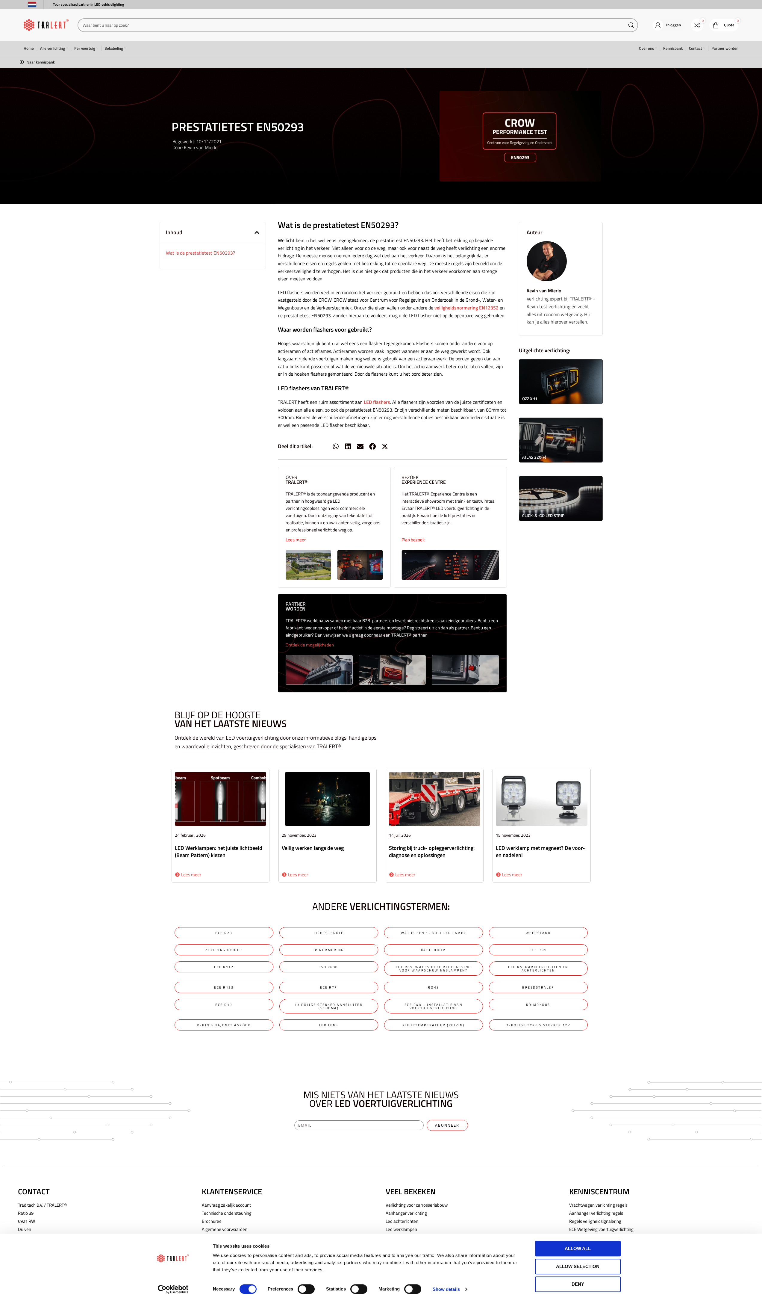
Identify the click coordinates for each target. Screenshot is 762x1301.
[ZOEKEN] (631, 25)
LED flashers (377, 402)
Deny (578, 1284)
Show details (446, 1289)
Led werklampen (401, 1229)
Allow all (578, 1248)
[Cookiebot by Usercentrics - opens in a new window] (173, 1289)
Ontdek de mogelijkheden (310, 645)
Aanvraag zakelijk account (226, 1205)
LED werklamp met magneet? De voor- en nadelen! (540, 851)
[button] (257, 232)
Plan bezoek (413, 539)
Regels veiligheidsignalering (595, 1221)
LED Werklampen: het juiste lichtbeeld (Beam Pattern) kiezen (218, 851)
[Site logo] (46, 24)
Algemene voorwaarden (224, 1229)
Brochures (211, 1221)
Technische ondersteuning (227, 1213)
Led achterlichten (402, 1221)
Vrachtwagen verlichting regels (598, 1205)
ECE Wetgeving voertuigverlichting (601, 1229)
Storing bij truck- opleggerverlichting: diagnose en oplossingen (432, 851)
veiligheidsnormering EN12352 (466, 307)
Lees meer (296, 539)
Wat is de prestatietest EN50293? (200, 252)
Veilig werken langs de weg (313, 848)
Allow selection (577, 1266)
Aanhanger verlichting (406, 1213)
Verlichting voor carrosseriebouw (417, 1205)
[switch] (306, 1289)
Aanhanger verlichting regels (596, 1213)
